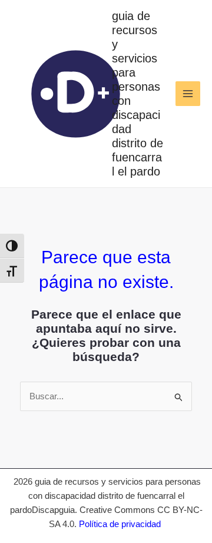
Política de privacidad (120, 524)
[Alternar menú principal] (188, 94)
